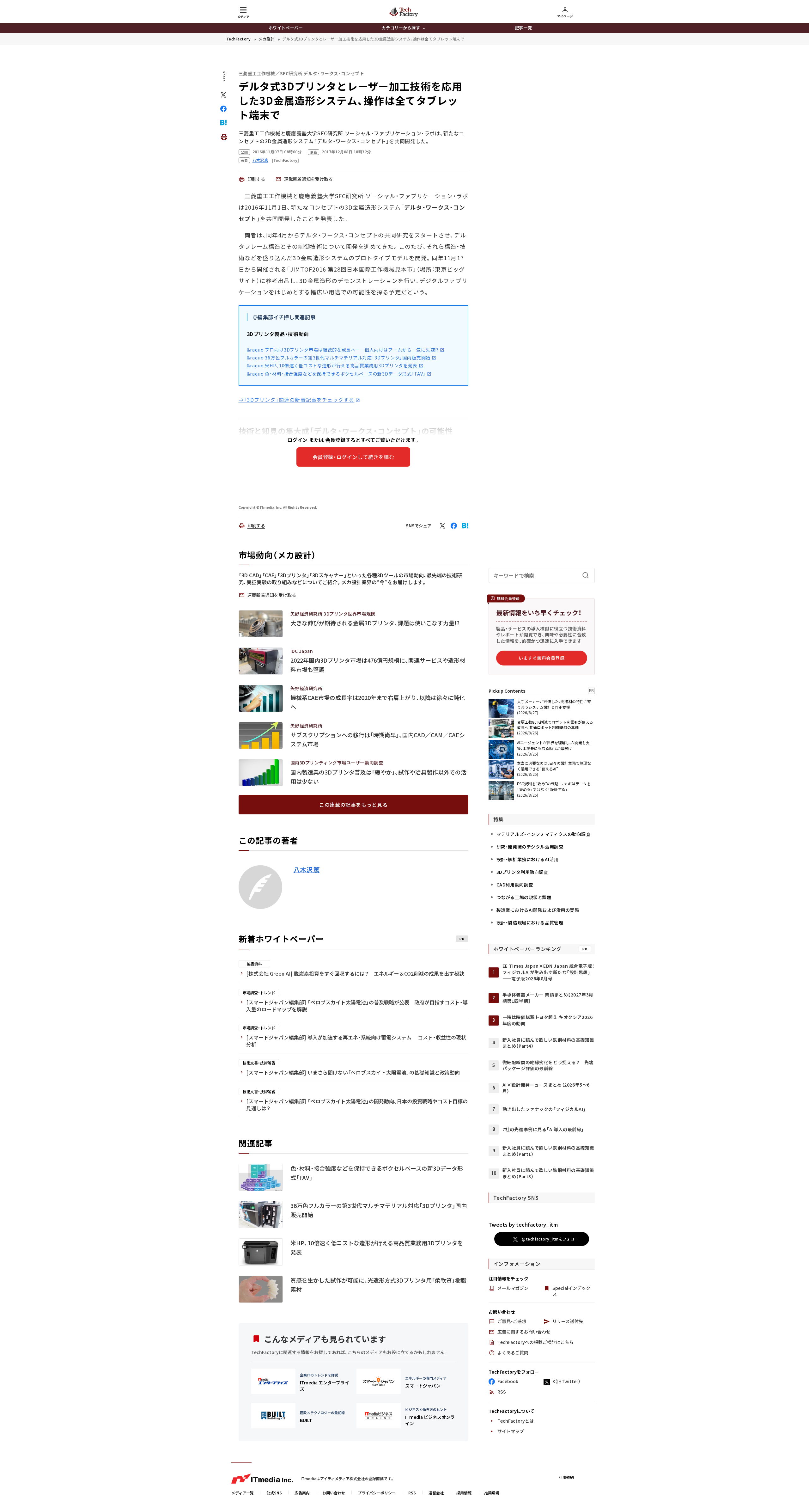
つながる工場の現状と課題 (524, 897)
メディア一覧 (242, 1492)
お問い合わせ (333, 1492)
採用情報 (463, 1492)
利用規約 (566, 1477)
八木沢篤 (307, 869)
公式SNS (274, 1492)
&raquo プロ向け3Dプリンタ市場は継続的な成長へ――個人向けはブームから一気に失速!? (343, 349)
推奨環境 (491, 1492)
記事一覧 (523, 28)
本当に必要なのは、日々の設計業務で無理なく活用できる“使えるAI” (554, 765)
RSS (412, 1492)
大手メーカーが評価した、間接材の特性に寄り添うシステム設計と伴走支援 (554, 704)
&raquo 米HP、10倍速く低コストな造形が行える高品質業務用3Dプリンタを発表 (332, 365)
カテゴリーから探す (401, 28)
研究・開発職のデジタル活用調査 (529, 846)
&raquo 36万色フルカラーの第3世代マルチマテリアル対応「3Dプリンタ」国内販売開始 (339, 357)
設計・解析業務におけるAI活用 (527, 859)
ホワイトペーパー (286, 28)
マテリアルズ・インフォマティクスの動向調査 (543, 834)
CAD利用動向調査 (514, 884)
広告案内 (302, 1492)
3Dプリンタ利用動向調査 (522, 872)
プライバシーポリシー (377, 1492)
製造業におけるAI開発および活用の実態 (537, 910)
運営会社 (436, 1492)
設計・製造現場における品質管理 (529, 922)
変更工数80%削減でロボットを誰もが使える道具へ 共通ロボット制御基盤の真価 (555, 724)
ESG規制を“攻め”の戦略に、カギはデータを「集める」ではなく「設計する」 (554, 786)
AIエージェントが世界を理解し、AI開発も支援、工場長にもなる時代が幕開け (553, 745)
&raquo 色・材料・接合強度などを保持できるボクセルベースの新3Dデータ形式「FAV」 (336, 374)
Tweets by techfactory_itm (523, 1224)
